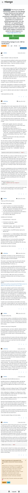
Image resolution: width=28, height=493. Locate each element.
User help (4, 45)
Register (4, 482)
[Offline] (2, 52)
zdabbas (5, 52)
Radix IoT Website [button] (8, 35)
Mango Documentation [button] (19, 35)
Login (8, 482)
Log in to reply (23, 48)
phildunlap (5, 101)
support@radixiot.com (14, 33)
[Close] (25, 460)
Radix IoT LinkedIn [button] (14, 38)
